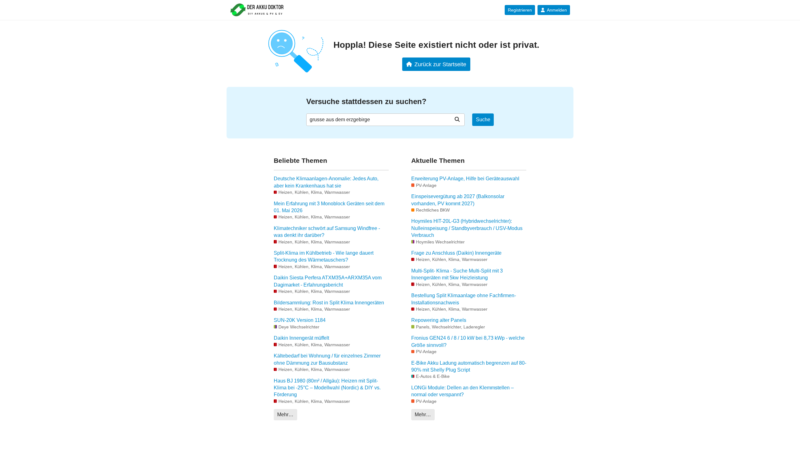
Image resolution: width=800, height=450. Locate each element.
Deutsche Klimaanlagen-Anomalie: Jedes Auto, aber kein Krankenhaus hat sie (326, 182)
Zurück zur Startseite (440, 64)
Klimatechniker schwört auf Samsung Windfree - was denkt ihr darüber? (327, 232)
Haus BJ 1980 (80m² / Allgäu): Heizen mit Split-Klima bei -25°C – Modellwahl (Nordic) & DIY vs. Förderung (327, 388)
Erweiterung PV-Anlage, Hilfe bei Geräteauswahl (465, 178)
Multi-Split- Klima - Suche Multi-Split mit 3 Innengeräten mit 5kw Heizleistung (457, 274)
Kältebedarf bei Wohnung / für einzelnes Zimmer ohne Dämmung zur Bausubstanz (327, 359)
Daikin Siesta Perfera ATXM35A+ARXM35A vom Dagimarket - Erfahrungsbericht (328, 281)
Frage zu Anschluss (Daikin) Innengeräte (456, 253)
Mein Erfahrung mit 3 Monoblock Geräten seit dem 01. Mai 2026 (329, 207)
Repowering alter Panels (438, 320)
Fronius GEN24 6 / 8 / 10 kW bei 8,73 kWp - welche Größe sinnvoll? (468, 341)
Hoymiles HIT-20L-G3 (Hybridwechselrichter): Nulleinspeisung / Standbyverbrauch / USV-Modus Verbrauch (466, 228)
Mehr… (285, 414)
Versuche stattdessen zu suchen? (366, 101)
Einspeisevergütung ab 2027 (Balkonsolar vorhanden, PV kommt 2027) (457, 200)
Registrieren (520, 10)
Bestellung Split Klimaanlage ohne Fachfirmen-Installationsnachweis (463, 299)
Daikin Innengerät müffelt (301, 338)
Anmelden (557, 10)
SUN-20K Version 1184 (300, 320)
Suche (483, 119)
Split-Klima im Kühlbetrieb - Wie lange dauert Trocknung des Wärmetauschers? (323, 256)
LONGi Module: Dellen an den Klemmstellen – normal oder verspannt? (462, 391)
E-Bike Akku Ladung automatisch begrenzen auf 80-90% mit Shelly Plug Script (468, 366)
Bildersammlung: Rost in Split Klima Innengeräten (329, 302)
